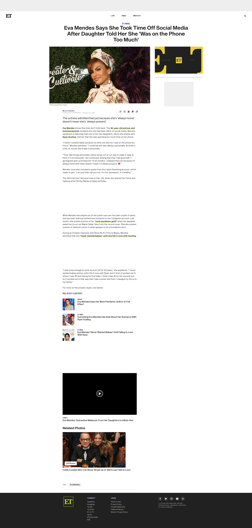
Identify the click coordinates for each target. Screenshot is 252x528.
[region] (179, 60)
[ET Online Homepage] (9, 15)
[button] (99, 393)
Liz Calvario (70, 111)
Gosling (132, 236)
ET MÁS (126, 23)
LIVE (113, 16)
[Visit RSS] (183, 499)
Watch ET (137, 16)
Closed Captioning (118, 507)
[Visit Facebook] (160, 499)
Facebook (91, 502)
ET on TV (90, 512)
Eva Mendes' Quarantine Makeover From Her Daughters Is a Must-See (98, 420)
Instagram (91, 504)
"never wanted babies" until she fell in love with (104, 236)
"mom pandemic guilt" (106, 221)
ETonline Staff (92, 517)
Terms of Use (116, 502)
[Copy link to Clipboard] (137, 112)
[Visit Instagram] (172, 499)
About (89, 515)
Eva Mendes (69, 128)
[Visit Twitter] (166, 499)
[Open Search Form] (245, 16)
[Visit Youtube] (177, 499)
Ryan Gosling (69, 137)
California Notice (117, 509)
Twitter (90, 507)
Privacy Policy (116, 504)
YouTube (90, 509)
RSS (88, 520)
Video (124, 16)
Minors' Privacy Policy (119, 512)
